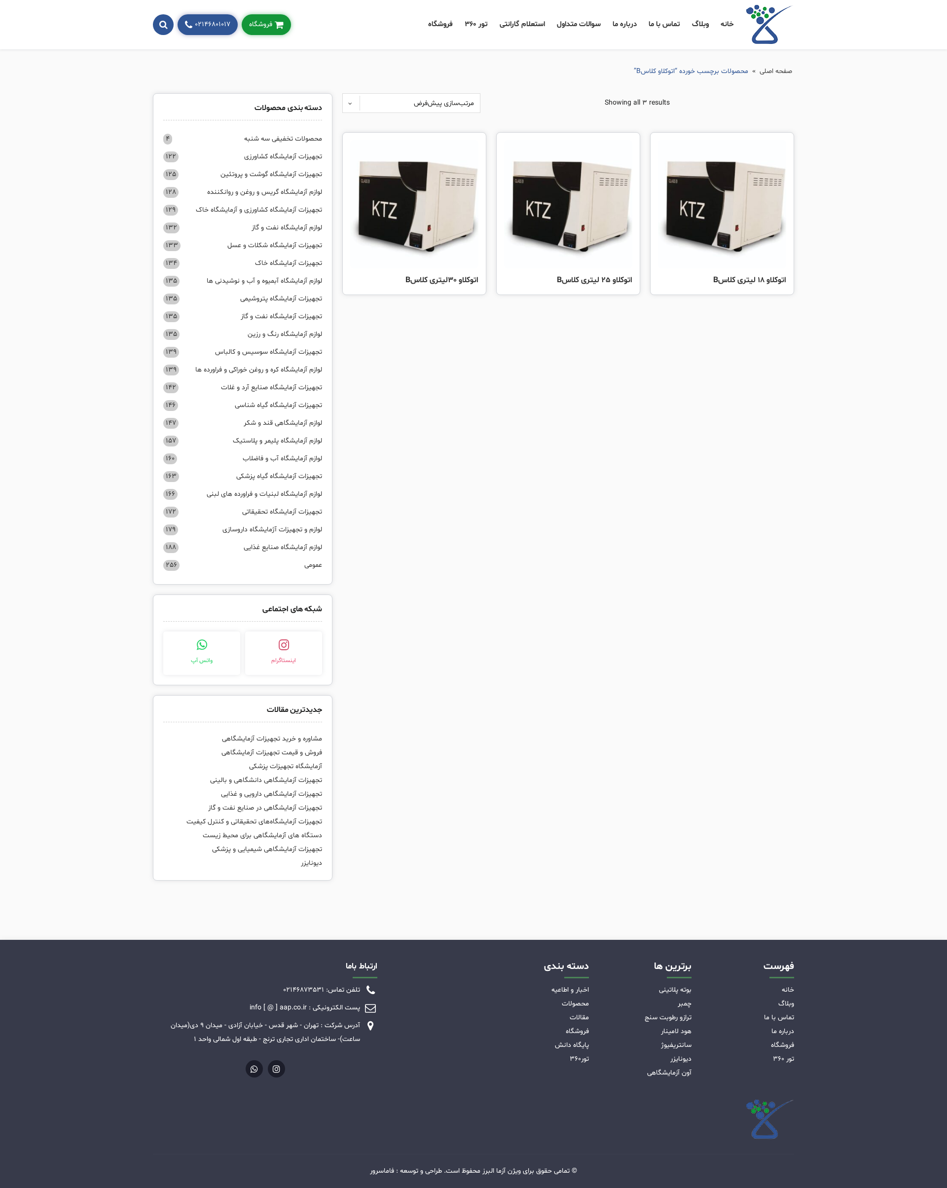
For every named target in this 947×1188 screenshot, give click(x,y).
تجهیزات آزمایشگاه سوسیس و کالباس (244, 352)
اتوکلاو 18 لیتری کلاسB (749, 280)
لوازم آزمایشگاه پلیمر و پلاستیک (244, 441)
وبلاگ (700, 24)
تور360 (579, 1059)
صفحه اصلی (776, 71)
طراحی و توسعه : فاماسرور (406, 1171)
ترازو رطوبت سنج (668, 1017)
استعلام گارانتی (522, 24)
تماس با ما (664, 24)
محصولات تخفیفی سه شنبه (244, 139)
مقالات (579, 1017)
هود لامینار (676, 1031)
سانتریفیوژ (676, 1045)
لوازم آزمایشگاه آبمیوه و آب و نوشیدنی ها (244, 281)
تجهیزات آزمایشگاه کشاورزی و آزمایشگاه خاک (244, 210)
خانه (727, 24)
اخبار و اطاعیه (570, 990)
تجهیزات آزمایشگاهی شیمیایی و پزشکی (267, 849)
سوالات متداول (579, 24)
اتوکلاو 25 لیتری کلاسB (594, 280)
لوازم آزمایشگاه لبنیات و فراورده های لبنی (244, 494)
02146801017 (212, 24)
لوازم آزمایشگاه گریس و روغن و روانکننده (244, 192)
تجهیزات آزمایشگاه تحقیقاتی (244, 512)
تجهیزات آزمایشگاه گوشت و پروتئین (244, 174)
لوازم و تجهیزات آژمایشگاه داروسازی (244, 529)
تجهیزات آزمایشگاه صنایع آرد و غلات (244, 387)
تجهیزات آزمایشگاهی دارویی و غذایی (271, 794)
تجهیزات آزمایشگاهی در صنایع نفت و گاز (265, 808)
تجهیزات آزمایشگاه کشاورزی (244, 156)
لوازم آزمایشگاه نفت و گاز (244, 227)
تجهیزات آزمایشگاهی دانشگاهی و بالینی (266, 780)
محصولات (575, 1003)
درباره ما (625, 24)
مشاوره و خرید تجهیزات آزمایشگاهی (272, 738)
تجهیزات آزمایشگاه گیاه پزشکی (244, 476)
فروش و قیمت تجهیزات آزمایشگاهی (271, 752)
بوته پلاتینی (675, 990)
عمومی (244, 565)
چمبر (685, 1003)
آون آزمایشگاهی (669, 1072)
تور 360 (476, 24)
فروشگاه (440, 24)
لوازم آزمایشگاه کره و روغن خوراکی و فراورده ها (244, 369)
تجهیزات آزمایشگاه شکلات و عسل (244, 245)
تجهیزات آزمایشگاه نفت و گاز (244, 316)
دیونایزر (311, 863)
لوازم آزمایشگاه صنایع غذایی (244, 547)
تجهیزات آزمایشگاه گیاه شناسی (244, 405)
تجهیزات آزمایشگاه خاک (244, 263)
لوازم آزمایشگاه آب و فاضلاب (244, 458)
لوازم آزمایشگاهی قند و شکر (244, 423)
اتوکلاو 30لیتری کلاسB (441, 280)
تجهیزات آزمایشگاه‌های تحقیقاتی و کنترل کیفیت (254, 821)
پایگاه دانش (572, 1045)
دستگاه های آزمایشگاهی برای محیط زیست (262, 835)
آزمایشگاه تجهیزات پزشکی (285, 766)
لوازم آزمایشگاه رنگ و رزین (244, 334)
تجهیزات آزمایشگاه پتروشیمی (244, 298)
